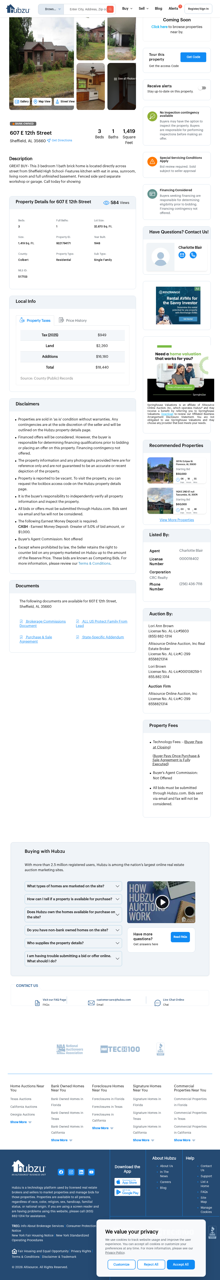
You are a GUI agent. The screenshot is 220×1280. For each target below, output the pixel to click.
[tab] (35, 320)
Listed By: (159, 535)
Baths (113, 137)
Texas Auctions (20, 1099)
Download (167, 414)
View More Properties (177, 520)
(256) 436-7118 (190, 584)
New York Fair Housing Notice (32, 1235)
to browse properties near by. (176, 29)
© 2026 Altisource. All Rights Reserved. (40, 1267)
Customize (121, 1264)
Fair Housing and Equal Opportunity (43, 1251)
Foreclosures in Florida (108, 1099)
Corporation (160, 572)
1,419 (129, 131)
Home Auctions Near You (27, 1088)
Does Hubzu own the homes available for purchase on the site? (71, 914)
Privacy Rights (81, 1251)
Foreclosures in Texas (107, 1106)
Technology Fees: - (178, 744)
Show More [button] (18, 1122)
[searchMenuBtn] (110, 9)
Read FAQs (180, 937)
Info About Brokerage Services (38, 1226)
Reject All (151, 1264)
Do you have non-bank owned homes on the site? (67, 930)
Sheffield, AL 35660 (41, 141)
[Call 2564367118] (193, 255)
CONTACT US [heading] (27, 986)
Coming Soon (177, 20)
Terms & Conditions (26, 1256)
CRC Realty (159, 578)
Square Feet (129, 140)
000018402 (189, 559)
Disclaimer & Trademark (59, 1256)
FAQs (204, 1192)
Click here (159, 27)
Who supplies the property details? (55, 943)
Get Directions (61, 140)
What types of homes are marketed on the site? (65, 886)
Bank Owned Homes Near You (67, 1088)
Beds (99, 137)
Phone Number (157, 587)
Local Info (26, 301)
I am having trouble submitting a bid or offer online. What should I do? (69, 958)
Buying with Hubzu (45, 851)
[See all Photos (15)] (126, 70)
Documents (27, 586)
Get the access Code (164, 66)
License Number (157, 562)
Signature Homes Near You (147, 1088)
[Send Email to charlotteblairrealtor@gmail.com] (182, 255)
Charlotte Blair (191, 550)
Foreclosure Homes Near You (108, 1088)
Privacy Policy (114, 1252)
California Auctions (23, 1106)
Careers (165, 1182)
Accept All (181, 1264)
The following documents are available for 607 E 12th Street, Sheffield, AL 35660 (68, 604)
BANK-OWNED (24, 123)
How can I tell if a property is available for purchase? (69, 899)
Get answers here (145, 944)
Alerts (175, 7)
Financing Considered (176, 190)
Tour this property (156, 57)
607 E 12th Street (31, 133)
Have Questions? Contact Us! (179, 232)
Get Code (193, 57)
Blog (158, 8)
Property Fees (163, 726)
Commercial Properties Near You (190, 1088)
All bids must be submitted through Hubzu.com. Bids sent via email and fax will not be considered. (178, 796)
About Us (166, 1166)
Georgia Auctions (22, 1114)
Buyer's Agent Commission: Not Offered (175, 775)
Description (20, 159)
